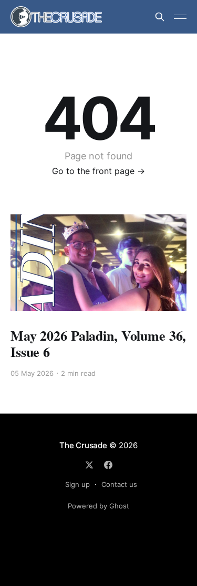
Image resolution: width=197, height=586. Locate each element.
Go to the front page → (98, 171)
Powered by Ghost (98, 506)
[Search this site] (159, 16)
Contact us (119, 484)
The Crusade (83, 445)
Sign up (77, 484)
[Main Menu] (180, 17)
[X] (89, 465)
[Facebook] (108, 465)
